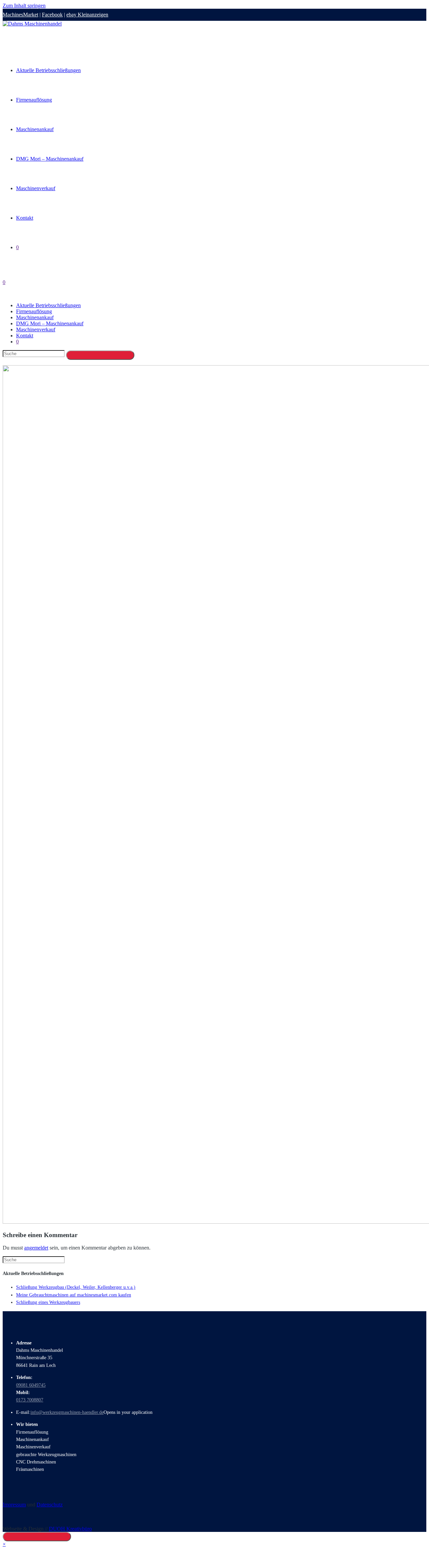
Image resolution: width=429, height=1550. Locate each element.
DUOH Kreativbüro (70, 1529)
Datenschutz (50, 1504)
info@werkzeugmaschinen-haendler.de (67, 1412)
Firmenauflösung (34, 311)
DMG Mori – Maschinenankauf (49, 323)
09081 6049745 (31, 1385)
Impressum (14, 1504)
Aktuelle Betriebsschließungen (48, 305)
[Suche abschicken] (100, 355)
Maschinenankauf (35, 317)
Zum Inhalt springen (24, 5)
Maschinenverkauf (35, 329)
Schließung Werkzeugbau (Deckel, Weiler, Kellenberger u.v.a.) (75, 1287)
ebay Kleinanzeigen (87, 14)
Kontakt (24, 335)
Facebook (52, 14)
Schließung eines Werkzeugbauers (48, 1302)
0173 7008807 (29, 1399)
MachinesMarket (20, 14)
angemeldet (36, 1248)
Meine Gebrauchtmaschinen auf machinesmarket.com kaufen (73, 1294)
